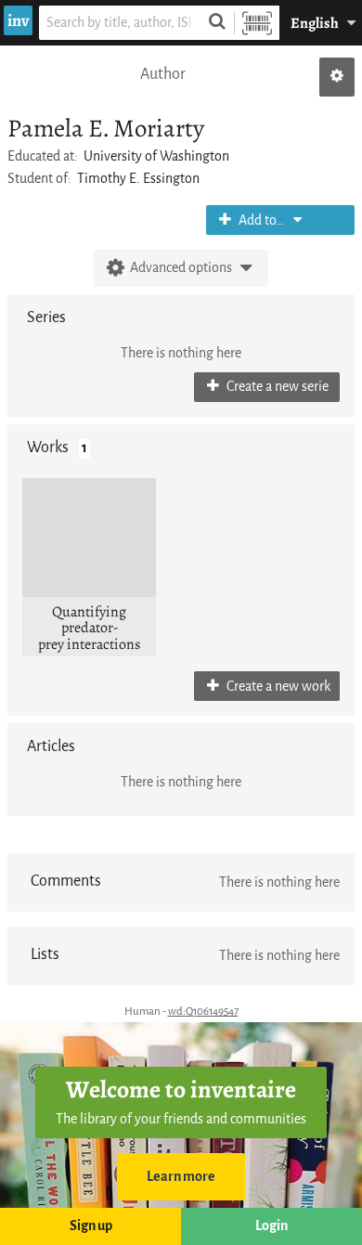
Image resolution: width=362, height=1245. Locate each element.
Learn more (181, 1177)
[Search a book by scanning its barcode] (257, 23)
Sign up (91, 1226)
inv (18, 20)
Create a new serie (276, 387)
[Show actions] (337, 77)
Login (271, 1226)
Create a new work (277, 686)
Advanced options (181, 268)
